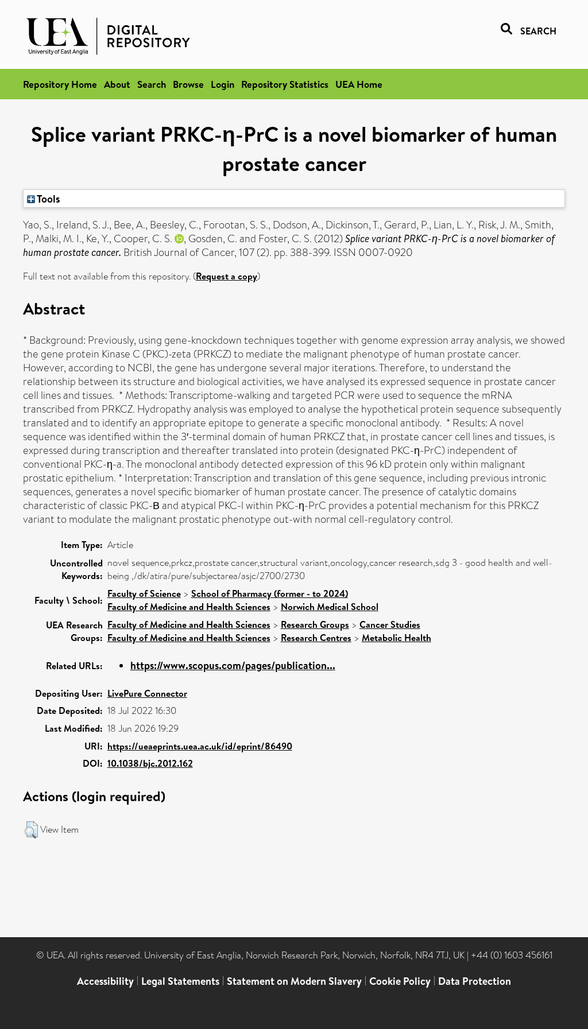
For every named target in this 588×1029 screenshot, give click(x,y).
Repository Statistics (284, 84)
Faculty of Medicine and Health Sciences (188, 606)
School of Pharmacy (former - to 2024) (269, 593)
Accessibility (105, 981)
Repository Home (60, 84)
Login (222, 84)
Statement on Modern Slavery (294, 981)
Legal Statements (180, 981)
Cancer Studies (389, 624)
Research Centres (316, 637)
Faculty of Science (144, 593)
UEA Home (358, 84)
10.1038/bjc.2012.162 (150, 763)
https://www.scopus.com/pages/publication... (232, 665)
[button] (31, 829)
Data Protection (474, 981)
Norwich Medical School (329, 606)
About (117, 84)
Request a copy (226, 276)
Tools (47, 198)
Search (151, 84)
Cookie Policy (400, 981)
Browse (188, 84)
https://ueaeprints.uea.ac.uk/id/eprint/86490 (199, 746)
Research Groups (315, 624)
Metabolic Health (396, 637)
